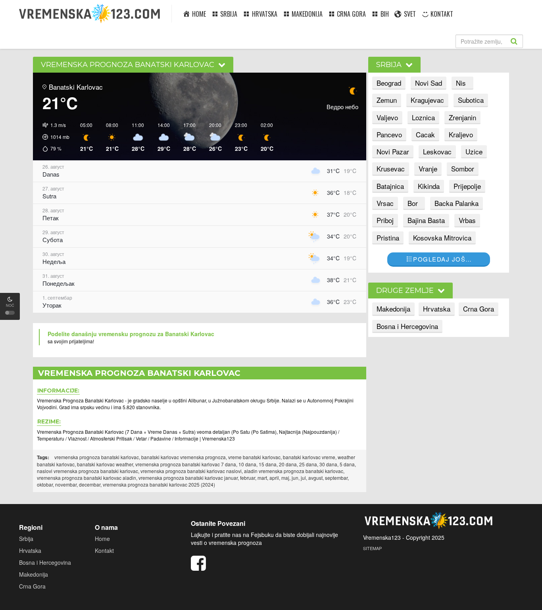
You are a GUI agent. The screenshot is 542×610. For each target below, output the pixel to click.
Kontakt (104, 550)
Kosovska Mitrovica (442, 237)
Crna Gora (478, 309)
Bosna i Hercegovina (407, 326)
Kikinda (429, 186)
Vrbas (467, 220)
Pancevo (389, 134)
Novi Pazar (393, 151)
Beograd (389, 83)
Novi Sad (428, 83)
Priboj (385, 220)
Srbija (26, 539)
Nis (461, 83)
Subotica (471, 100)
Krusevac (391, 168)
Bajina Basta (426, 220)
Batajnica (390, 186)
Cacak (425, 134)
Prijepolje (467, 186)
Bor (412, 203)
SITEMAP (372, 548)
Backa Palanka (456, 203)
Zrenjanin (462, 117)
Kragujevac (427, 100)
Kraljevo (461, 134)
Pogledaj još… (442, 259)
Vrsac (385, 203)
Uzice (473, 151)
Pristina (388, 237)
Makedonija (393, 309)
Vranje (428, 168)
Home (102, 539)
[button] (53, 137)
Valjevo (387, 117)
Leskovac (437, 151)
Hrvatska (436, 309)
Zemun (387, 100)
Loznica (423, 117)
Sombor (462, 168)
